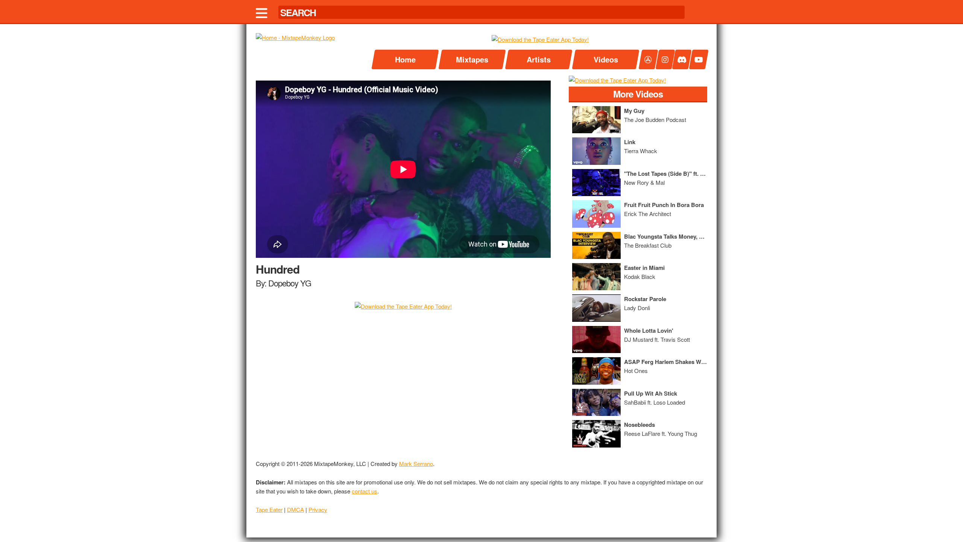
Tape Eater (269, 509)
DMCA (295, 509)
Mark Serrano (416, 463)
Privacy (317, 509)
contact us (364, 491)
